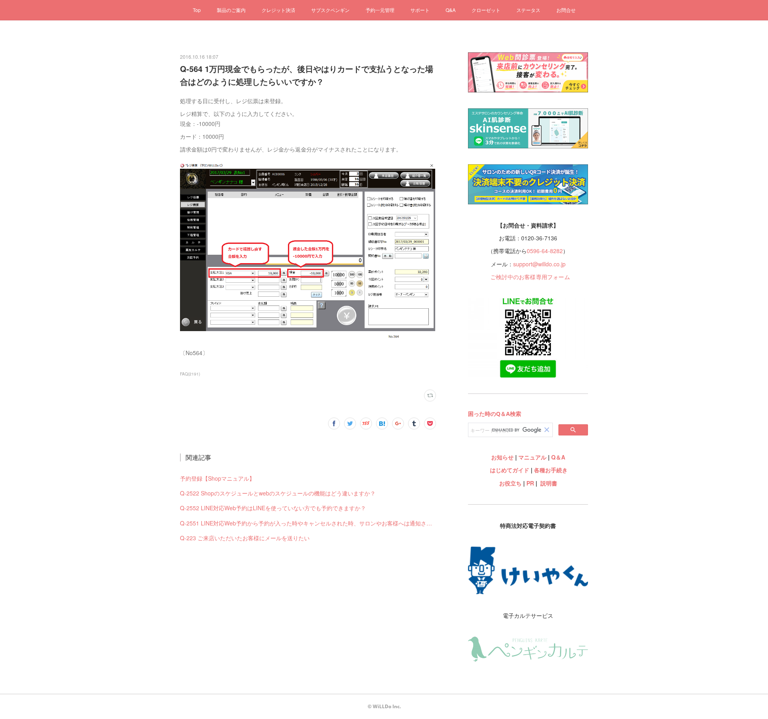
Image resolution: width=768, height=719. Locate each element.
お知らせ (502, 457)
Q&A (451, 9)
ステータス (528, 9)
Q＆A (558, 457)
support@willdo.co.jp (539, 264)
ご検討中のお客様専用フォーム (530, 277)
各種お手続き (551, 470)
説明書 (548, 483)
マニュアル (532, 457)
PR (530, 483)
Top (197, 9)
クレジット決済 (278, 9)
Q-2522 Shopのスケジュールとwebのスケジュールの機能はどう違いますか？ (278, 493)
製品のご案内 (231, 9)
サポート (420, 9)
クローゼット (486, 9)
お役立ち (510, 483)
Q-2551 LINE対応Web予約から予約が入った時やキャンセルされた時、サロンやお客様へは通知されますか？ (308, 523)
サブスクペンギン (330, 9)
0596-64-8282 (545, 251)
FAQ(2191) (190, 374)
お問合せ (566, 9)
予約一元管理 (380, 9)
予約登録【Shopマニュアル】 (217, 478)
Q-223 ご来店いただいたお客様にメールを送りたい (245, 538)
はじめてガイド (508, 470)
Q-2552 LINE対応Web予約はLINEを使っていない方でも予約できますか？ (273, 508)
